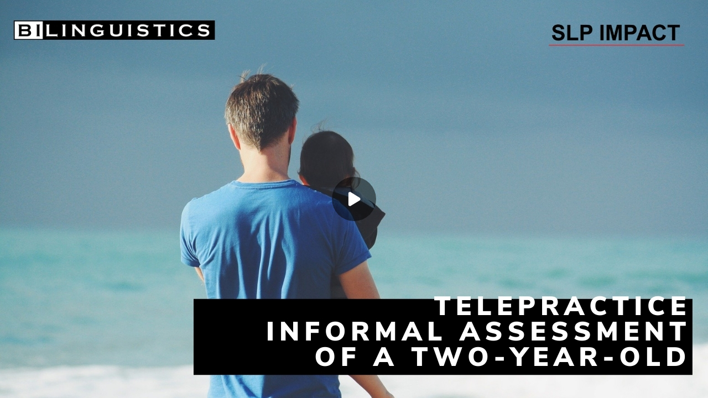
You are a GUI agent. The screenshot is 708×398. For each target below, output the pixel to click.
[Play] (15, 382)
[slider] (354, 366)
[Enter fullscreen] (692, 382)
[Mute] (38, 382)
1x (670, 378)
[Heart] (354, 382)
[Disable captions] (626, 382)
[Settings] (648, 382)
